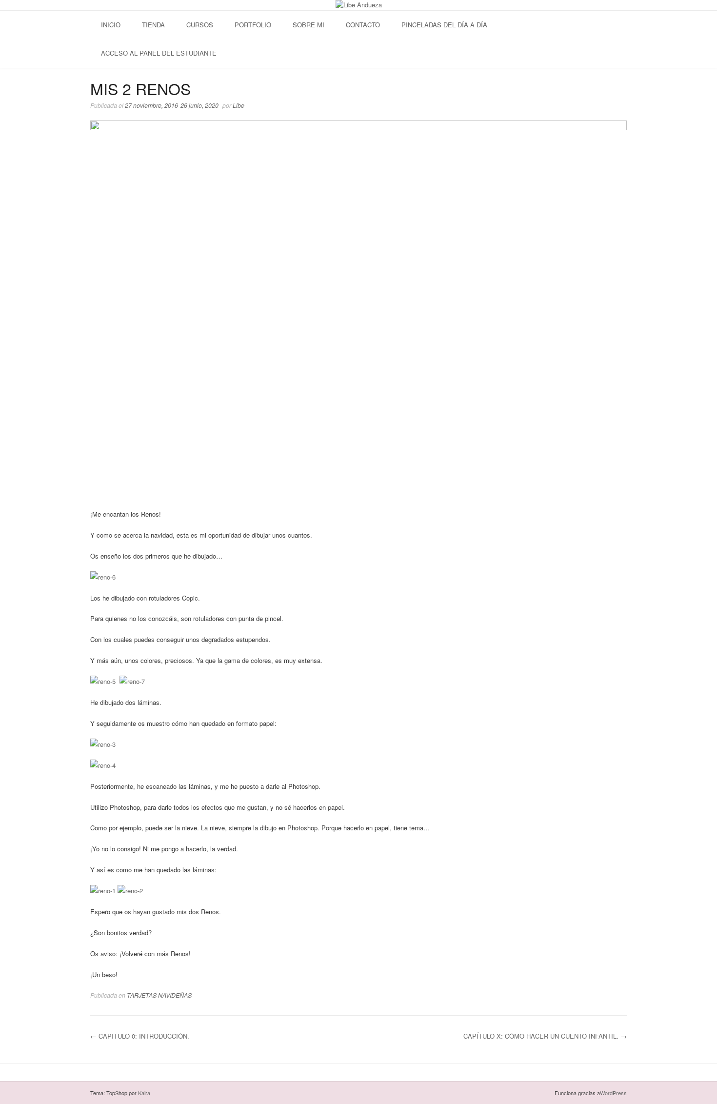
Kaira (144, 1093)
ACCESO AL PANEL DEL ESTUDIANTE (159, 53)
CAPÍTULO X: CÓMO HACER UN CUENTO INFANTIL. (545, 1036)
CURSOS (199, 24)
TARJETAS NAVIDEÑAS (159, 995)
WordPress (613, 1093)
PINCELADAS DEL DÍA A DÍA (444, 24)
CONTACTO (363, 24)
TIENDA (153, 24)
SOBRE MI (308, 24)
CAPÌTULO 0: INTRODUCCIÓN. (139, 1036)
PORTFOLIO (253, 24)
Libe (238, 105)
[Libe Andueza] (359, 5)
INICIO (110, 24)
